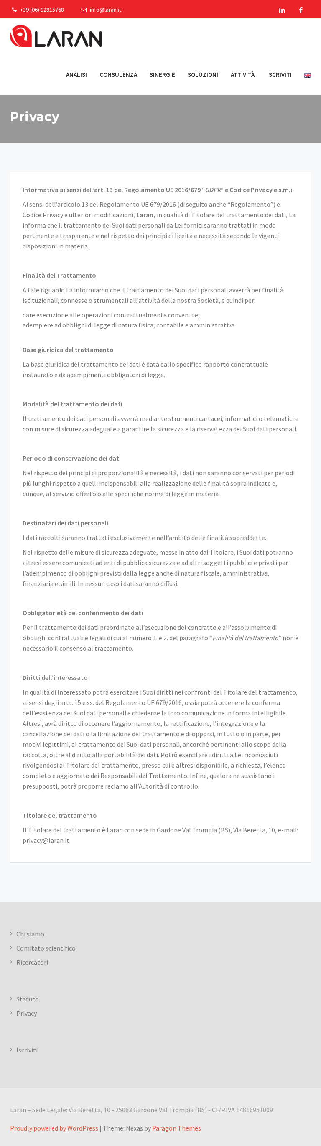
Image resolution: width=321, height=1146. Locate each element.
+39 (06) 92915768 (41, 9)
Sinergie (162, 75)
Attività (243, 75)
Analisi (76, 75)
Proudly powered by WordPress (54, 1128)
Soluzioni (203, 75)
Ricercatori (32, 962)
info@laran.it (105, 9)
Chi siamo (30, 934)
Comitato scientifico (46, 948)
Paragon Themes (176, 1128)
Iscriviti (279, 75)
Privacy (26, 1013)
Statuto (27, 999)
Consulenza (118, 75)
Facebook (301, 10)
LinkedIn (282, 10)
